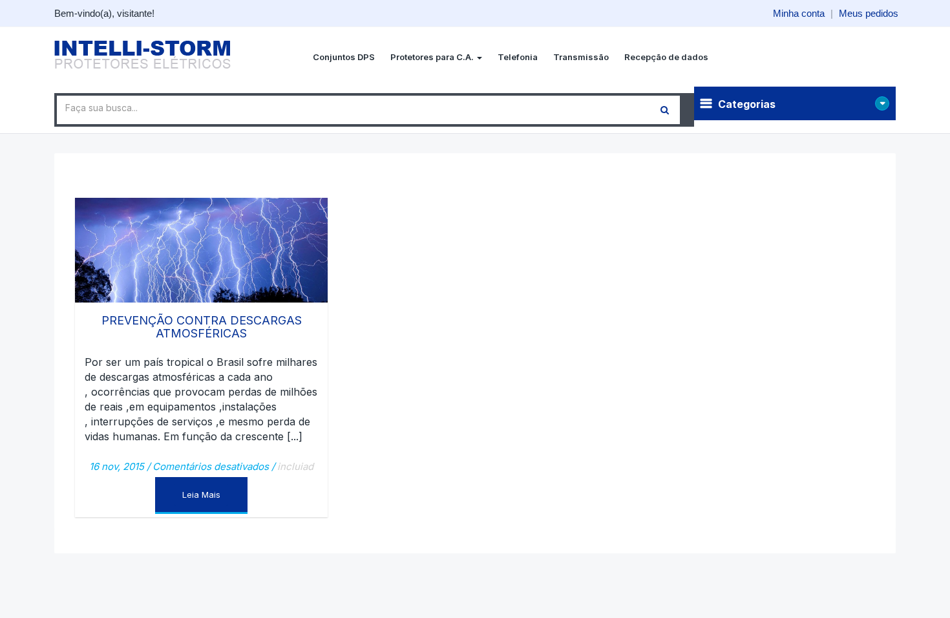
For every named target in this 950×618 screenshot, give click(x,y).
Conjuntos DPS (344, 57)
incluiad (295, 466)
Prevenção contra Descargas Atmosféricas (201, 327)
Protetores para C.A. (433, 57)
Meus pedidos (868, 13)
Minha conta (799, 13)
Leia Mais (201, 494)
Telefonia (518, 57)
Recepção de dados (666, 57)
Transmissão (581, 57)
